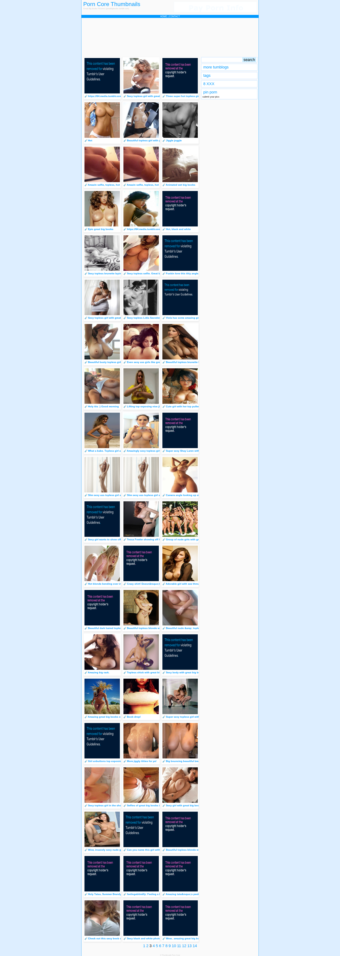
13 (189, 946)
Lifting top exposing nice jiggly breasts (151, 406)
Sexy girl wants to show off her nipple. (111, 539)
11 (179, 946)
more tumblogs (216, 67)
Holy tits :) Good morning (103, 406)
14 (195, 946)
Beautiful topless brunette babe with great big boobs (198, 362)
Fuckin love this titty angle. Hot (185, 273)
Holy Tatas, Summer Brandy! (105, 894)
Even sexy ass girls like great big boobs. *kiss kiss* (158, 362)
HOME (163, 16)
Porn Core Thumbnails (111, 4)
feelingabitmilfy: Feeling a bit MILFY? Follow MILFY (158, 894)
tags (207, 75)
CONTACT (174, 16)
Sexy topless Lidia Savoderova (145, 317)
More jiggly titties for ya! (142, 761)
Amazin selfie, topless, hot (104, 184)
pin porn (210, 92)
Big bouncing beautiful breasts (185, 761)
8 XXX (208, 84)
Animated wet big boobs (180, 184)
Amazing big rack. (98, 672)
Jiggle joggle (174, 140)
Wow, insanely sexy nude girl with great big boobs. (119, 849)
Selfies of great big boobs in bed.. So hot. (152, 805)
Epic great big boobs (100, 229)
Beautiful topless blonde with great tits (150, 628)
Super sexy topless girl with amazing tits (190, 716)
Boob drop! (134, 716)
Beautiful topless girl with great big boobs (152, 140)
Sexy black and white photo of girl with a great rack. (158, 938)
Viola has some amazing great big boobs (190, 317)
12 (184, 946)
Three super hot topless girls (183, 96)
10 (174, 946)
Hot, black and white (178, 229)
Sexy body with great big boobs (185, 672)
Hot (90, 140)
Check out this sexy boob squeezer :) (110, 938)
